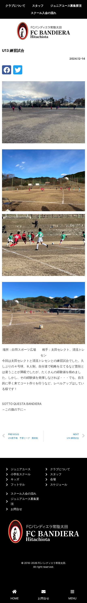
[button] (6, 69)
